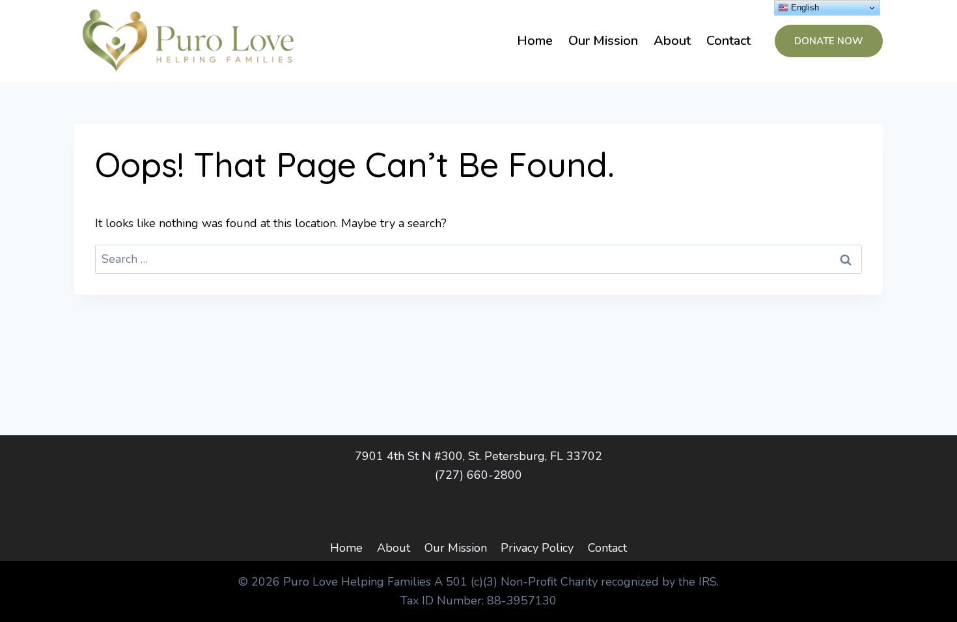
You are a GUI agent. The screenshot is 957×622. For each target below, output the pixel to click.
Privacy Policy (537, 548)
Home (535, 40)
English (803, 7)
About (672, 40)
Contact (728, 40)
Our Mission (603, 40)
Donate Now (828, 40)
